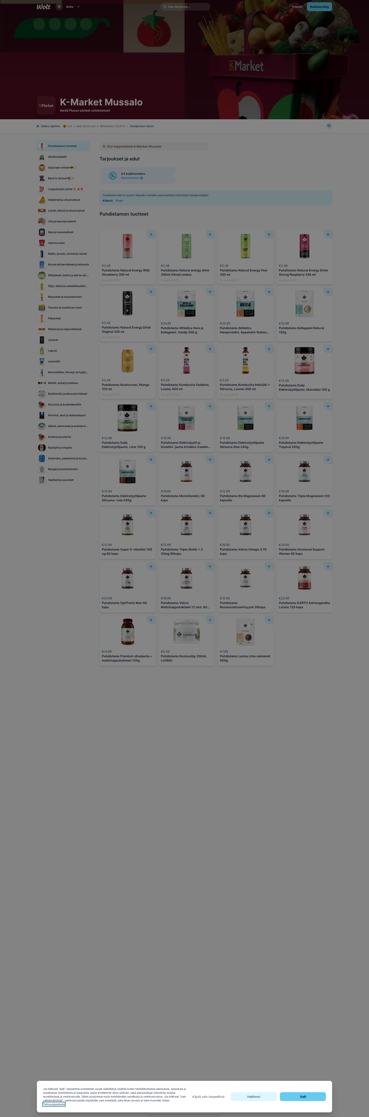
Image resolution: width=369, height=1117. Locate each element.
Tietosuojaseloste (54, 1104)
